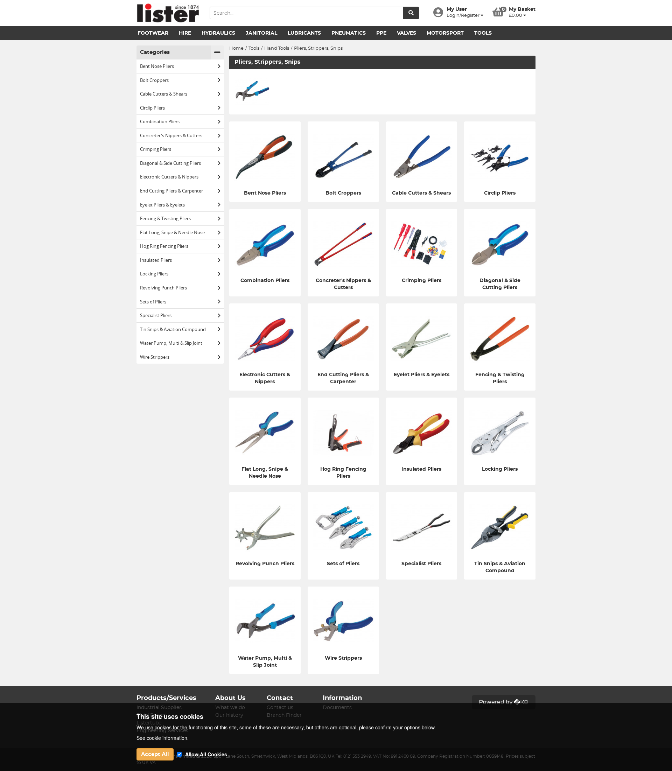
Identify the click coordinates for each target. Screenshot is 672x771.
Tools (483, 33)
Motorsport (445, 33)
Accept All (155, 754)
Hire (185, 33)
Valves (406, 33)
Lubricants (304, 33)
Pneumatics (348, 33)
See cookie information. (162, 737)
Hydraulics (218, 33)
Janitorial (261, 33)
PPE (381, 33)
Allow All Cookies (206, 754)
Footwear (153, 33)
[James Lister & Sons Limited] (167, 13)
